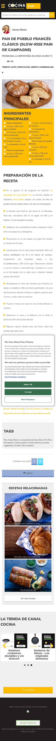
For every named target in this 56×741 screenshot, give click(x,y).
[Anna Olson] (18, 33)
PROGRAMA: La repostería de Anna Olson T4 (27, 56)
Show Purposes (28, 399)
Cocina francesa (35, 443)
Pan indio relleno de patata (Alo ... (28, 557)
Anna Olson (13, 440)
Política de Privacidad (44, 729)
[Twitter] (40, 461)
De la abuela (28, 445)
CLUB (31, 6)
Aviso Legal (30, 729)
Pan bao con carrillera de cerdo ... (28, 523)
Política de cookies (28, 732)
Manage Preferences (28, 723)
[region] (28, 370)
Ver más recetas (28, 598)
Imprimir (29, 473)
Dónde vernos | (32, 707)
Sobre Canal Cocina (17, 707)
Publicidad (43, 707)
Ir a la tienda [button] (28, 690)
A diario (18, 445)
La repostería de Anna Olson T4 (33, 440)
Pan (5, 440)
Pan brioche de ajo (28, 590)
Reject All (28, 384)
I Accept (28, 392)
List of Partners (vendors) (15, 377)
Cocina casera (21, 443)
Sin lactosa (8, 443)
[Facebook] (34, 461)
